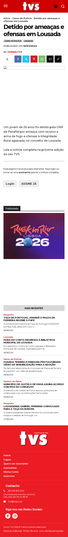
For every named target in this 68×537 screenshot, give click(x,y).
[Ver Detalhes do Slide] (34, 236)
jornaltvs (14, 51)
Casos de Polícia (22, 18)
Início (6, 18)
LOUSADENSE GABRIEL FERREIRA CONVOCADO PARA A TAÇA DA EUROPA (31, 407)
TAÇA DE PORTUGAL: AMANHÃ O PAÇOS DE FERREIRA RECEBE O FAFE (29, 319)
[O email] (50, 59)
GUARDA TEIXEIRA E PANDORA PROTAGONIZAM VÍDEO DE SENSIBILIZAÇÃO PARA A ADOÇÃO (31, 363)
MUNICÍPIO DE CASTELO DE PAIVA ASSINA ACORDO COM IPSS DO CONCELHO (33, 385)
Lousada (28, 41)
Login (10, 183)
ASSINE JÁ (28, 183)
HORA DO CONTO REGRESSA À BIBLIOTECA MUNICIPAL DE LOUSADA (29, 341)
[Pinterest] (34, 59)
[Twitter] (25, 59)
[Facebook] (17, 59)
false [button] (7, 255)
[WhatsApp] (42, 59)
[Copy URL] (58, 59)
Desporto (8, 315)
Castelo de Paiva (12, 381)
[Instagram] (14, 516)
